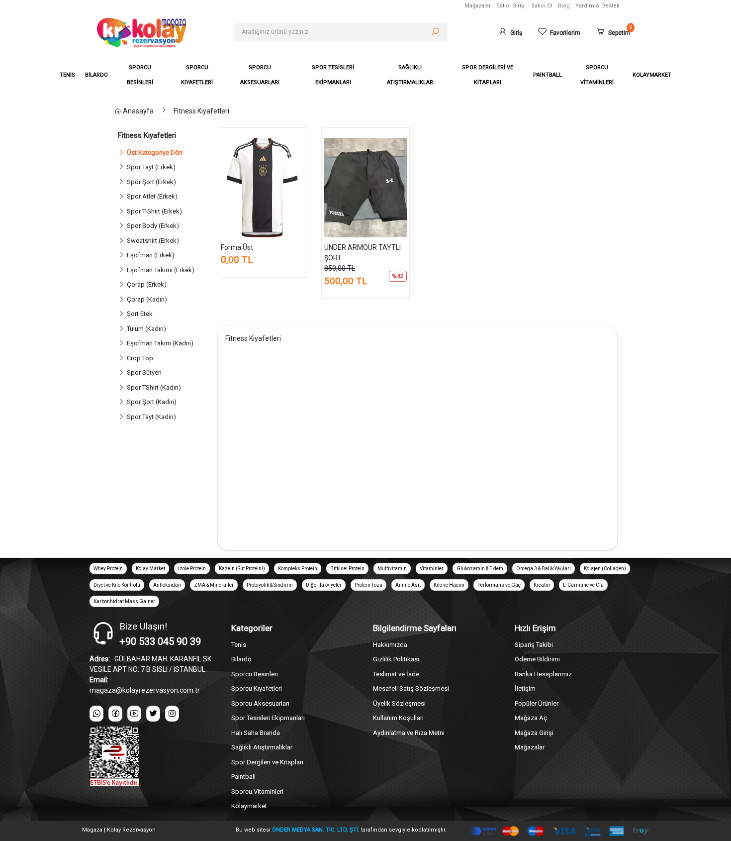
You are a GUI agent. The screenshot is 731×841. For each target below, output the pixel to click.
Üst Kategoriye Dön (155, 152)
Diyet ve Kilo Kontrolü (116, 585)
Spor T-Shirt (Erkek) (156, 211)
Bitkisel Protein (347, 568)
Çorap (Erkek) (148, 284)
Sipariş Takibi (534, 644)
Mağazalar (477, 5)
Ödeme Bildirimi (537, 659)
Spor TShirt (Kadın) (155, 387)
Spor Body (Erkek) (154, 225)
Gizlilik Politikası (396, 659)
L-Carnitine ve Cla (583, 585)
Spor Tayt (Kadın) (153, 416)
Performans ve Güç (499, 585)
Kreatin (542, 585)
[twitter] (153, 714)
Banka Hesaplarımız (543, 674)
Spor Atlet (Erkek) (154, 196)
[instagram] (172, 714)
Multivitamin (392, 568)
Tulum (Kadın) (148, 328)
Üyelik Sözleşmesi (399, 703)
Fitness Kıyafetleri (201, 111)
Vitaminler (432, 568)
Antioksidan (167, 585)
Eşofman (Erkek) (152, 255)
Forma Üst (237, 247)
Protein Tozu (368, 585)
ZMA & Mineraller (214, 585)
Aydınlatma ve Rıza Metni (409, 732)
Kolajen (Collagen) (605, 568)
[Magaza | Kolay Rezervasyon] (158, 33)
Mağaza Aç (531, 718)
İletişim (525, 688)
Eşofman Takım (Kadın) (161, 343)
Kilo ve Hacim (449, 585)
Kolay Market (150, 568)
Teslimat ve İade (396, 674)
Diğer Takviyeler (324, 585)
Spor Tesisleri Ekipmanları (268, 718)
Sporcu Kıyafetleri (256, 688)
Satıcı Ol (541, 5)
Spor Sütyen (146, 372)
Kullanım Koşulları (398, 718)
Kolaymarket (249, 806)
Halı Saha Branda (255, 732)
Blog (564, 5)
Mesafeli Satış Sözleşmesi (411, 688)
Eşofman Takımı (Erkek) (162, 270)
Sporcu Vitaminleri (257, 791)
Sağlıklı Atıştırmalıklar (261, 747)
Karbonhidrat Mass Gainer (124, 601)
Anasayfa (137, 111)
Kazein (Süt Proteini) (242, 568)
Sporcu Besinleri (254, 674)
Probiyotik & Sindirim (270, 585)
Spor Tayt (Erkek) (153, 167)
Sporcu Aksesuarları (260, 703)
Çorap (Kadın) (148, 299)
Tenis (238, 644)
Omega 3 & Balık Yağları (543, 568)
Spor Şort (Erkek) (153, 182)
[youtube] (134, 714)
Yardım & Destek (597, 5)
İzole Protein (192, 568)
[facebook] (115, 714)
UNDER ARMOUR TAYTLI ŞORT (362, 252)
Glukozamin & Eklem (480, 568)
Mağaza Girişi (534, 732)
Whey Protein (108, 568)
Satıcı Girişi (511, 5)
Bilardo (241, 659)
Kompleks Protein (297, 568)
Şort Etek (141, 313)
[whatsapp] (96, 714)
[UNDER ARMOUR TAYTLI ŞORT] (365, 187)
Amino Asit (408, 585)
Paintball (243, 776)
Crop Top (141, 358)
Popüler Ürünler (536, 703)
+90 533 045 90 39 (160, 641)
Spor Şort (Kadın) (153, 402)
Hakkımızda (390, 644)
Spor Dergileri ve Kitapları (267, 762)
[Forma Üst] (262, 187)
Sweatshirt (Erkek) (154, 240)
